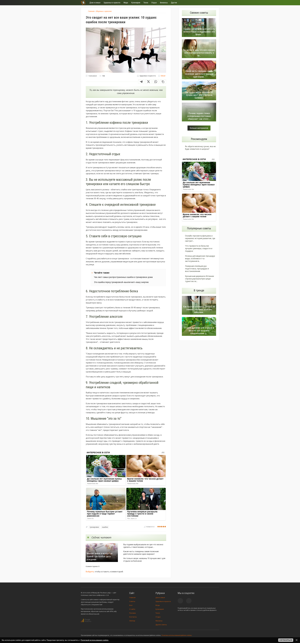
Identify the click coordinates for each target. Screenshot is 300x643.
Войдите (90, 571)
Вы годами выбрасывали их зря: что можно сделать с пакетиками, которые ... (143, 545)
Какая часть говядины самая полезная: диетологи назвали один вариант (141, 552)
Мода (158, 605)
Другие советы (161, 625)
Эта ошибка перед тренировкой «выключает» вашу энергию (121, 282)
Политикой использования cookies (94, 640)
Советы (132, 601)
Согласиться (285, 640)
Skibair (163, 76)
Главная (132, 597)
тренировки (94, 527)
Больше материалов (199, 128)
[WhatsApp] (156, 81)
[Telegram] (141, 81)
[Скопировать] (163, 81)
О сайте (132, 609)
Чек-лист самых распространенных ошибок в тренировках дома (123, 277)
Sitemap (132, 621)
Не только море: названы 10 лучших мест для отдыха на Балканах (144, 559)
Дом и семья (160, 597)
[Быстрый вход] (216, 2)
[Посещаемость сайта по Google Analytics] (86, 620)
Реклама (132, 613)
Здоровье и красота (163, 601)
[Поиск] (209, 2)
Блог (131, 605)
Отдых (158, 617)
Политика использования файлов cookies (176, 635)
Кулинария (160, 609)
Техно (158, 613)
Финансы (159, 621)
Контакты (133, 617)
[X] (148, 81)
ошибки (105, 527)
